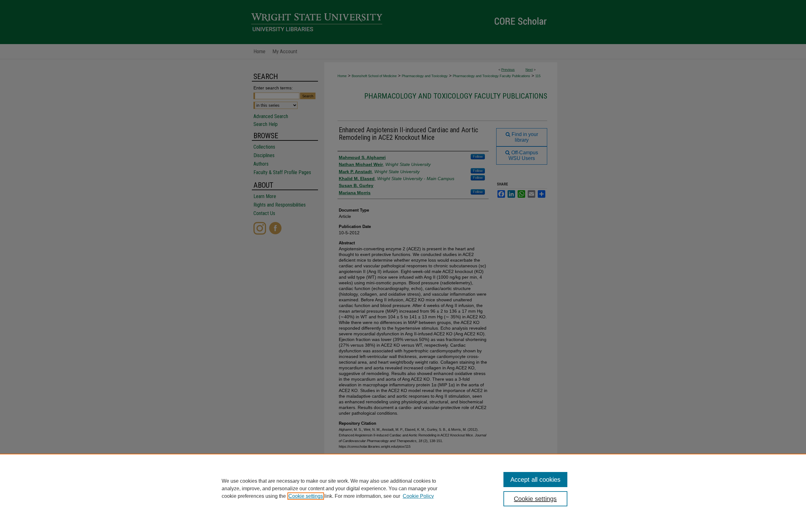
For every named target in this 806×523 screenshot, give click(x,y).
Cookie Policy (418, 496)
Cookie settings (305, 496)
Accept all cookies (535, 479)
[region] (403, 488)
